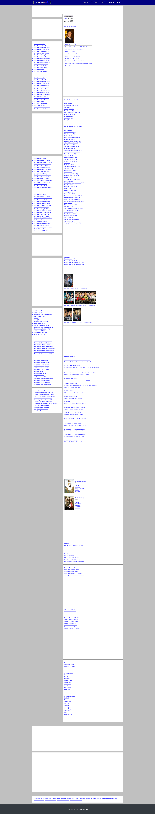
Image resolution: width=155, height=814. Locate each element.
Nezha (35, 320)
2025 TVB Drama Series (40, 221)
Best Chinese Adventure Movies (42, 362)
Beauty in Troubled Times (71, 195)
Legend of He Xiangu (69, 132)
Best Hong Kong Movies (40, 373)
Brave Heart (67, 148)
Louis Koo (67, 689)
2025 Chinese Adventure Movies (42, 81)
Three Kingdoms (68, 212)
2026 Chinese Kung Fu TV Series (42, 173)
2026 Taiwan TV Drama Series (42, 182)
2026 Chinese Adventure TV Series (43, 162)
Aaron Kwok (67, 682)
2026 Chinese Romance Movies (42, 62)
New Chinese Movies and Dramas (42, 798)
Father (66, 177)
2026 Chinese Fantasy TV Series (42, 169)
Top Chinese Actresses (70, 611)
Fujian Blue (67, 118)
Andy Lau (67, 685)
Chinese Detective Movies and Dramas (44, 394)
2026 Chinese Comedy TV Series (42, 164)
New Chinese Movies (50, 800)
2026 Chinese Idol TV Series (41, 171)
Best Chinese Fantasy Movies (41, 366)
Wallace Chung (68, 680)
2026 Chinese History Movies (41, 55)
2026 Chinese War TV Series (41, 178)
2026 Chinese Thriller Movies (41, 65)
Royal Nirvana (68, 153)
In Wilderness (68, 139)
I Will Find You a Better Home (72, 152)
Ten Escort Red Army (70, 179)
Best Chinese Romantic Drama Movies (74, 561)
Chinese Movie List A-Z (76, 800)
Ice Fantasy (67, 164)
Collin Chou (78, 506)
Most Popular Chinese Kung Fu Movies (44, 353)
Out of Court (67, 144)
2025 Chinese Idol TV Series (41, 207)
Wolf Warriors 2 (38, 316)
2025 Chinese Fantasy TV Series (42, 205)
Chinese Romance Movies (70, 626)
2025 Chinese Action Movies (41, 79)
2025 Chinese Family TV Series (42, 203)
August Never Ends (69, 105)
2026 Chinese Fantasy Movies (41, 53)
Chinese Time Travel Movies (41, 405)
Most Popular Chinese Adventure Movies (44, 348)
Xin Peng (77, 491)
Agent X (66, 188)
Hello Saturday (68, 259)
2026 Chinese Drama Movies (41, 51)
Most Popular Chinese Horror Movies (44, 352)
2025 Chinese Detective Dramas (42, 223)
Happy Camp (67, 262)
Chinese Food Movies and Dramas (43, 398)
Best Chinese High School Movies (42, 382)
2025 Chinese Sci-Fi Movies (41, 96)
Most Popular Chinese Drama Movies (73, 573)
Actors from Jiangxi (69, 664)
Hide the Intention (69, 204)
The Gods (66, 155)
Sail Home (67, 181)
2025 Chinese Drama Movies (41, 85)
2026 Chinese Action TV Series (42, 160)
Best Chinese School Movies (41, 376)
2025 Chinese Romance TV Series (42, 212)
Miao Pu (88, 380)
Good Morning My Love (70, 112)
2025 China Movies (39, 101)
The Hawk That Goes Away (71, 208)
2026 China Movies (39, 69)
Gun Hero (67, 184)
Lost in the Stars (38, 334)
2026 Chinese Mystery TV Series (42, 175)
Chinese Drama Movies (70, 623)
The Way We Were (69, 159)
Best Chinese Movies (69, 554)
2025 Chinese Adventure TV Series (43, 198)
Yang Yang (67, 676)
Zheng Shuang (68, 714)
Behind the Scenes (69, 157)
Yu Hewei (77, 508)
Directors (63, 798)
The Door (66, 168)
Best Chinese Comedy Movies (41, 364)
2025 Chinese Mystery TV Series (42, 210)
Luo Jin (77, 485)
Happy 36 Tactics (68, 186)
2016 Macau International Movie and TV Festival (77, 360)
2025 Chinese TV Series (40, 194)
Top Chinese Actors (69, 609)
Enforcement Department (71, 141)
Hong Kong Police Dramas (41, 409)
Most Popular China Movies (71, 571)
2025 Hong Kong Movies (40, 103)
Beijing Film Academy (78, 63)
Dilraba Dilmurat (68, 699)
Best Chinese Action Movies (41, 360)
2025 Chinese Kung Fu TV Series (42, 209)
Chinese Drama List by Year (71, 621)
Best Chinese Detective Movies (42, 380)
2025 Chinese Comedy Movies (41, 83)
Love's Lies (67, 163)
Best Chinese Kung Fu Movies (41, 369)
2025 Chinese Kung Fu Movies (42, 90)
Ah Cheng (67, 206)
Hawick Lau (67, 684)
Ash (65, 107)
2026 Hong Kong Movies (40, 71)
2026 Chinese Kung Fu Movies (42, 58)
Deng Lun (77, 505)
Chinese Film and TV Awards (109, 798)
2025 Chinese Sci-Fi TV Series (41, 214)
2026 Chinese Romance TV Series (42, 176)
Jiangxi (78, 49)
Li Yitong (77, 487)
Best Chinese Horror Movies (41, 367)
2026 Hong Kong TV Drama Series (43, 180)
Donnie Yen (67, 678)
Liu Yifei (66, 698)
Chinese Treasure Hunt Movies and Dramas (45, 403)
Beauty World (68, 203)
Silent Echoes (67, 134)
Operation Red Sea (39, 332)
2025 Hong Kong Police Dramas (42, 230)
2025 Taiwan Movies (39, 105)
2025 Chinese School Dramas (41, 225)
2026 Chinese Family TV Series (42, 167)
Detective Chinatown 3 (40, 325)
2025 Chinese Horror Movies (41, 88)
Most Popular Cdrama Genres (42, 344)
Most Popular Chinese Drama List (43, 341)
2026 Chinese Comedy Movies (41, 49)
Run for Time (67, 260)
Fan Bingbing (67, 707)
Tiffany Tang (84, 372)
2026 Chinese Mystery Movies (41, 60)
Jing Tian (66, 703)
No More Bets (37, 330)
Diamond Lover (68, 170)
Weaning (66, 192)
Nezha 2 (36, 312)
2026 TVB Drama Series (40, 184)
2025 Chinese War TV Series (41, 216)
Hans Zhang (67, 687)
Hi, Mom (36, 318)
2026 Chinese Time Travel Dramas (43, 187)
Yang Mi (66, 705)
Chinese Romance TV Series (71, 628)
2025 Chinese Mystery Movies (41, 92)
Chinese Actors (56, 798)
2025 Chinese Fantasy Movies (41, 87)
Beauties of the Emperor (70, 197)
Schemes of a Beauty (69, 210)
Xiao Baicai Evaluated (70, 199)
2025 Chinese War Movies (40, 99)
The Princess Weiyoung (70, 166)
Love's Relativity (68, 190)
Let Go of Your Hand (69, 175)
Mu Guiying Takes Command (72, 201)
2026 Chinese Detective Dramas (42, 185)
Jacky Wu (67, 675)
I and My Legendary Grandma (72, 183)
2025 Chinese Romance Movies (42, 94)
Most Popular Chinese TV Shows (42, 343)
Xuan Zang (67, 110)
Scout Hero (67, 135)
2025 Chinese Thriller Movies (41, 98)
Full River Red (37, 323)
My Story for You (68, 161)
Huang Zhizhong (79, 488)
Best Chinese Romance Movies (72, 559)
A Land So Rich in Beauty (71, 150)
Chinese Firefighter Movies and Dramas (44, 396)
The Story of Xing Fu (69, 146)
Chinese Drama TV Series (70, 625)
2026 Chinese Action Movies (41, 45)
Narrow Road (68, 172)
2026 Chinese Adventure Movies (42, 47)
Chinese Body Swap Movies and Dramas (44, 390)
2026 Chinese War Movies (40, 67)
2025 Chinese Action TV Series (42, 196)
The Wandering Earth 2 (40, 329)
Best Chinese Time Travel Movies (42, 384)
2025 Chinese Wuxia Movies (41, 109)
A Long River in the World (71, 143)
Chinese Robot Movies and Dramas (43, 401)
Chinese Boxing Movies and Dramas (43, 392)
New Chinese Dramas (63, 800)
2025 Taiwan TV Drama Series (42, 219)
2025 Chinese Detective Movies (42, 107)
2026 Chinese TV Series (40, 158)
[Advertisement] (71, 10)
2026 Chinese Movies (39, 44)
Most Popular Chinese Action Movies (43, 346)
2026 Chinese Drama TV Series (42, 165)
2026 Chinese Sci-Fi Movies (41, 64)
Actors (65, 18)
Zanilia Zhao (67, 701)
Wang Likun (78, 503)
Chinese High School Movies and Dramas (44, 400)
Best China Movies (69, 555)
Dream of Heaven (69, 215)
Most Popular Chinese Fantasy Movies (44, 350)
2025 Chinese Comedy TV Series (42, 199)
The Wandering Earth (39, 321)
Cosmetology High (69, 174)
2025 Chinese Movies (39, 78)
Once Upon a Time (69, 109)
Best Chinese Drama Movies (71, 557)
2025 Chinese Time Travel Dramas (43, 227)
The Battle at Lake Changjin (41, 314)
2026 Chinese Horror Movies (41, 56)
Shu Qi (66, 712)
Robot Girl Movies (38, 410)
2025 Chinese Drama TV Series (42, 201)
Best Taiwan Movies (39, 375)
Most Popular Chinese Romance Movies (74, 575)
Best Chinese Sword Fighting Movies (43, 378)
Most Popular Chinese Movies (71, 569)
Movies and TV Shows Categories (76, 798)
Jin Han (77, 490)
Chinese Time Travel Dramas (41, 407)
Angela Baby (67, 708)
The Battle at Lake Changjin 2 (42, 327)
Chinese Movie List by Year (71, 619)
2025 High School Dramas (40, 228)
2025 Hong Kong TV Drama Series (43, 218)
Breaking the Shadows (70, 137)
